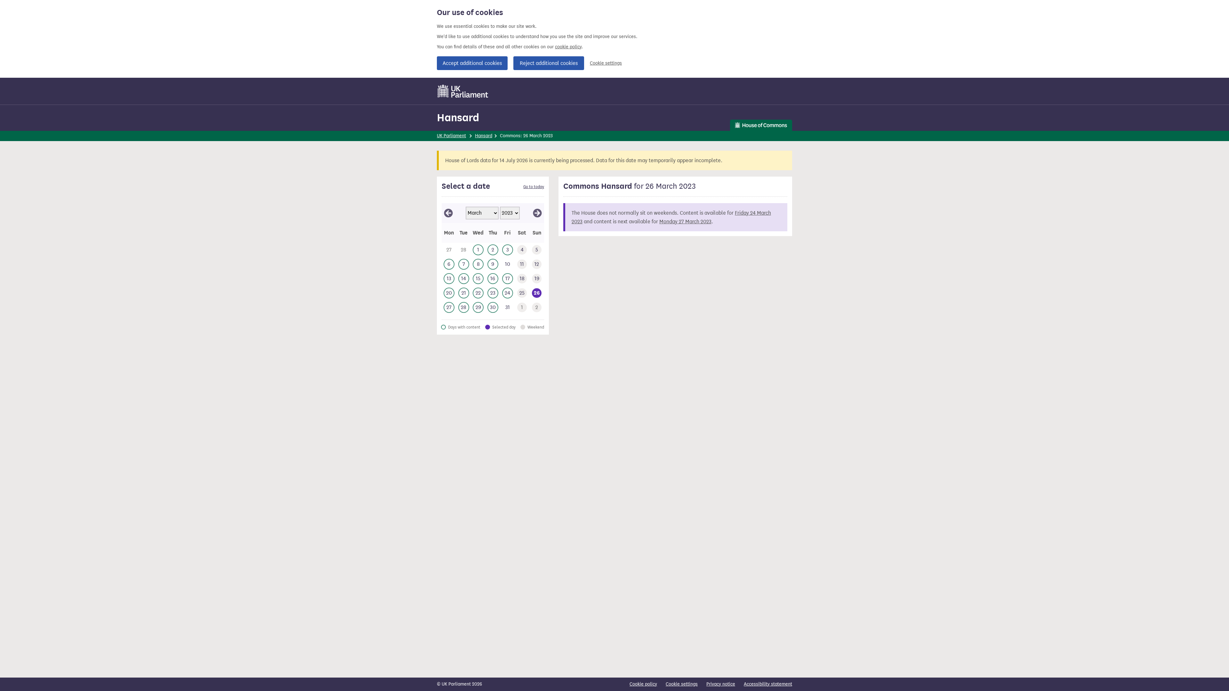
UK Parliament (451, 136)
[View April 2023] (537, 213)
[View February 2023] (448, 213)
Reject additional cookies (549, 63)
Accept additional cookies (472, 63)
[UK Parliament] (463, 91)
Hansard (458, 117)
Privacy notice (720, 684)
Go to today (533, 187)
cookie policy (568, 47)
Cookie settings (606, 63)
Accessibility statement (768, 684)
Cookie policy (643, 684)
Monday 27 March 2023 (685, 221)
